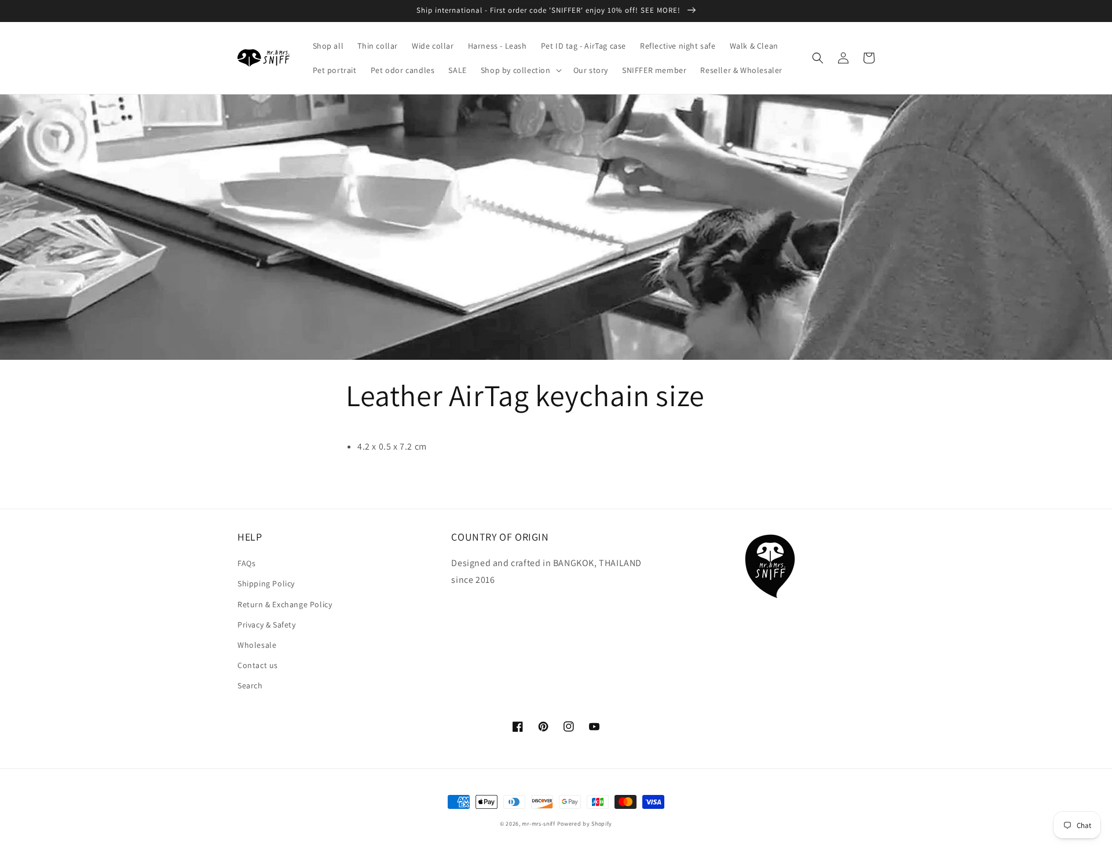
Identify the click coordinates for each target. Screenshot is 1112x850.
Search (250, 685)
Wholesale (256, 645)
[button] (520, 70)
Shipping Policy (266, 583)
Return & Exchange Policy (284, 604)
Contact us (257, 665)
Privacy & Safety (266, 624)
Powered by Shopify (585, 823)
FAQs (246, 563)
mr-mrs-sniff (538, 823)
